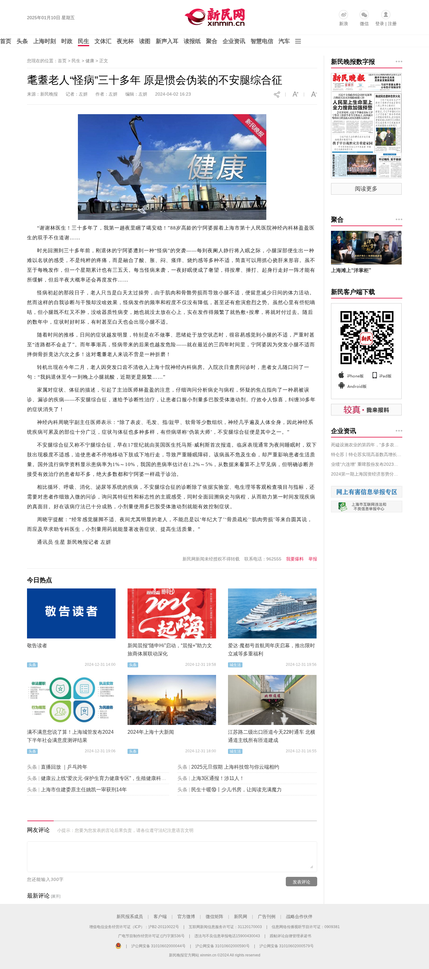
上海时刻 (44, 41)
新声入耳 (167, 41)
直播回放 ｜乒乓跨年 (64, 767)
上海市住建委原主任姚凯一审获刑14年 (84, 789)
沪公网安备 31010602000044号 (158, 946)
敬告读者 (37, 645)
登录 (379, 23)
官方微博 (186, 916)
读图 (144, 41)
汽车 (284, 41)
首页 (5, 41)
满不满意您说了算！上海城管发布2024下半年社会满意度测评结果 (70, 736)
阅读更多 (366, 189)
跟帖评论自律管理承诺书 (290, 936)
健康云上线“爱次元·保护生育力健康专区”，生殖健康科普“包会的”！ (115, 778)
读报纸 (192, 41)
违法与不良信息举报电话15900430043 (227, 936)
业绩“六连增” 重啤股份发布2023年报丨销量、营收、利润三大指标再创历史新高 (366, 464)
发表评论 (301, 881)
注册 (392, 23)
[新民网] (213, 16)
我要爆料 (295, 558)
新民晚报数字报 (353, 61)
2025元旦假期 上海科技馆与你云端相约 (235, 767)
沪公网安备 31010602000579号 (286, 946)
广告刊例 (266, 916)
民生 (83, 41)
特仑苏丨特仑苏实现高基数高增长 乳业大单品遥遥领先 (366, 454)
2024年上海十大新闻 (151, 732)
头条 (22, 41)
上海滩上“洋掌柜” (351, 270)
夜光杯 (125, 41)
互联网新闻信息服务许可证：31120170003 (225, 927)
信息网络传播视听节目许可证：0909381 (306, 927)
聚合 (211, 41)
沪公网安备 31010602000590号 (222, 946)
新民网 (240, 916)
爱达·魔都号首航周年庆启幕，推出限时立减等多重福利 (271, 649)
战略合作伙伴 (299, 916)
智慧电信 (262, 41)
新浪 (343, 23)
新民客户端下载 (353, 291)
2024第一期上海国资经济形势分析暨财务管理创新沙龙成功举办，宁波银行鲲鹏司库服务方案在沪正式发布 (366, 473)
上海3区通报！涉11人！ (217, 778)
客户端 (160, 916)
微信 (364, 23)
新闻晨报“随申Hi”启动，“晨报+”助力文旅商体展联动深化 (170, 649)
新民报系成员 (130, 916)
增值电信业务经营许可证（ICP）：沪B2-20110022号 (134, 927)
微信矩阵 (214, 916)
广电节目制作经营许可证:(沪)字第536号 (151, 936)
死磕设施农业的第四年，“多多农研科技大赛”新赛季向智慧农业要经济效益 (366, 444)
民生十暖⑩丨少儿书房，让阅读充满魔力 (236, 789)
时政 (67, 41)
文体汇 (103, 41)
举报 (312, 558)
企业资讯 (234, 41)
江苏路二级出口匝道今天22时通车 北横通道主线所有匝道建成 (271, 736)
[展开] (55, 896)
